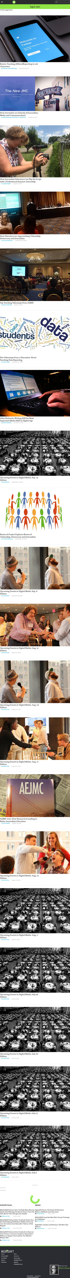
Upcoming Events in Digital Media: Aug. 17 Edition (19, 763)
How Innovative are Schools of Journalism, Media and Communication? (19, 114)
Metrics (3, 1254)
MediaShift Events (18, 1260)
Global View (3, 1262)
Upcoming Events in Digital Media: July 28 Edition (19, 995)
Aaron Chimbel (7, 305)
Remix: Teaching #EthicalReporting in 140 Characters (19, 65)
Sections (2, 2)
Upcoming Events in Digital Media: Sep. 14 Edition (19, 478)
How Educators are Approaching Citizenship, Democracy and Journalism (20, 237)
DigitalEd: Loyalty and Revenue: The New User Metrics (51, 1225)
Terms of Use (38, 1276)
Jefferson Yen (6, 1216)
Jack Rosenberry (8, 240)
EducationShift (4, 1256)
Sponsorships (17, 1258)
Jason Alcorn (40, 1213)
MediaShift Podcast (18, 1264)
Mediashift (14, 2)
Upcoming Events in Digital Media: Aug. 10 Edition (19, 877)
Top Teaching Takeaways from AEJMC (17, 302)
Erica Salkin (6, 823)
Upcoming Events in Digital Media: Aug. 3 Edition (19, 936)
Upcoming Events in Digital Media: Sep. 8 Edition (18, 592)
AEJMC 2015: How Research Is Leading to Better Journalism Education (18, 820)
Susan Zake (6, 362)
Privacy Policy (30, 1276)
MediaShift (7, 1251)
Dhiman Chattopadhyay (10, 68)
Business (3, 1260)
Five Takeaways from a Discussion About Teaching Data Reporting (18, 358)
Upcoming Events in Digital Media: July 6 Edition (18, 1174)
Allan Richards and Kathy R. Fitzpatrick (14, 117)
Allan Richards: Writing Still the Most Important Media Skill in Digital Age (17, 419)
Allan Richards (7, 423)
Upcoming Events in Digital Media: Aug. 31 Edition (19, 649)
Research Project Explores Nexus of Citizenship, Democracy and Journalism (18, 535)
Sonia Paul (6, 482)
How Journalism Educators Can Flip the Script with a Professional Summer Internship (20, 180)
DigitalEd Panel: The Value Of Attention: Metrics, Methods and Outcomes (49, 1211)
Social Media (4, 1258)
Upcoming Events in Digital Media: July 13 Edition (19, 1114)
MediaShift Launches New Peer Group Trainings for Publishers (52, 1218)
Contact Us (16, 1256)
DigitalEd (16, 1262)
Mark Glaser (40, 1221)
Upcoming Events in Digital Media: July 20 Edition (19, 1055)
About (15, 1254)
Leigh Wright (6, 184)
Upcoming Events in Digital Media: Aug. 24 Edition (19, 706)
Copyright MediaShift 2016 (33, 1277)
